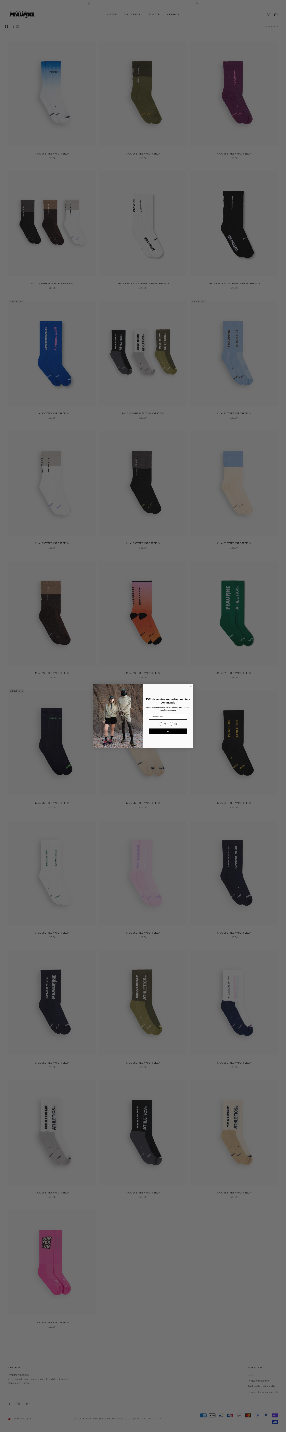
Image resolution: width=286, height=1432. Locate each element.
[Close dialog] (190, 686)
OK (168, 731)
